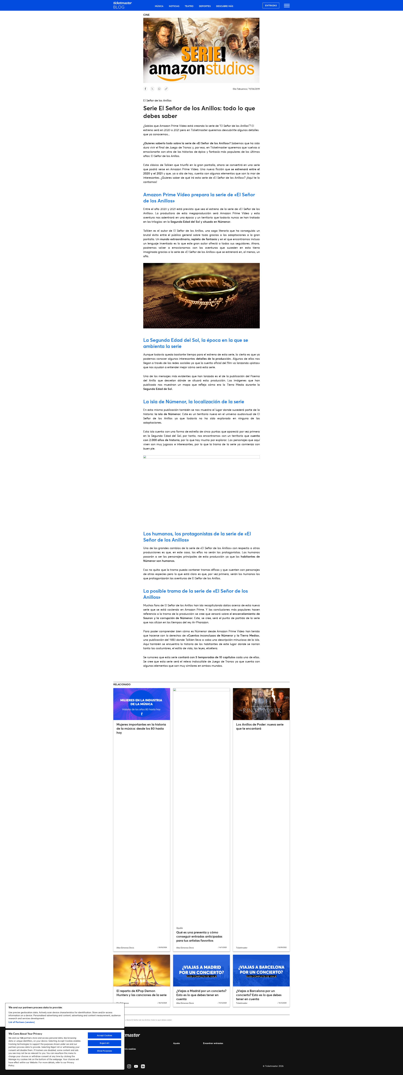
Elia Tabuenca (240, 88)
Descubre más (224, 6)
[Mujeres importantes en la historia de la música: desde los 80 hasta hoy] (141, 704)
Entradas (271, 5)
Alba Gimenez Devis (125, 948)
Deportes (205, 6)
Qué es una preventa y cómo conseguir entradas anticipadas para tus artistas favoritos (199, 936)
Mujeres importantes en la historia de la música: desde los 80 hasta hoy (141, 728)
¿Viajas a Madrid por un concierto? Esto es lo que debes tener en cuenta (201, 995)
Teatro (189, 6)
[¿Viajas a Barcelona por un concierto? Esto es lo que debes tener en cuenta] (261, 970)
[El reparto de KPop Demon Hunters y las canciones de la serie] (141, 970)
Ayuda (176, 1043)
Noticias (174, 6)
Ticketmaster (241, 948)
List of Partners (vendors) (22, 1022)
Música (159, 6)
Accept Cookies (104, 1035)
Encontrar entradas (213, 1043)
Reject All (104, 1043)
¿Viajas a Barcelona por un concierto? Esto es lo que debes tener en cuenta (258, 995)
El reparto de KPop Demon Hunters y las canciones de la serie (141, 993)
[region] (65, 1036)
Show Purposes (104, 1050)
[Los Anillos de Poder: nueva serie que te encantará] (261, 704)
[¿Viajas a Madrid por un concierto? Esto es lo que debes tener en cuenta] (201, 970)
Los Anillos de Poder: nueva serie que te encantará (260, 726)
